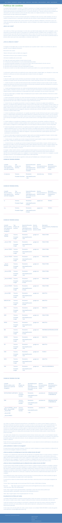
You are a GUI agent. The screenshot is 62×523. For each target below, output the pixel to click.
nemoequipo (20, 2)
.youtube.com (42, 393)
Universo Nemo (28, 2)
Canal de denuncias (54, 2)
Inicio (6, 2)
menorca (23, 2)
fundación (9, 2)
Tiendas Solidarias (35, 2)
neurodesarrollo (14, 2)
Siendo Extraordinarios (42, 2)
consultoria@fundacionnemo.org (19, 509)
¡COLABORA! (48, 2)
